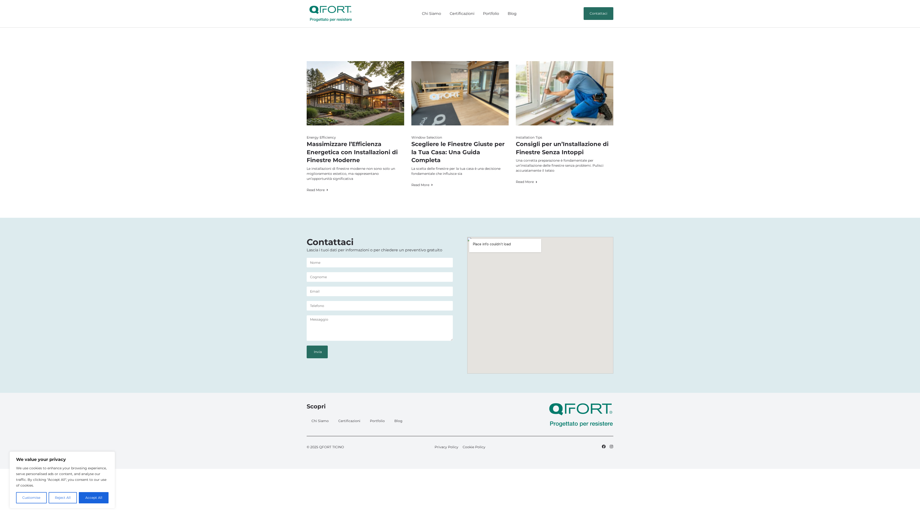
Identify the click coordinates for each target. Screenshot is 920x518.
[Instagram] (611, 446)
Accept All (93, 497)
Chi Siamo (431, 13)
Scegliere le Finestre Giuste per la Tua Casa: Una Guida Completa (458, 152)
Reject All (63, 497)
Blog (512, 13)
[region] (62, 480)
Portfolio (491, 13)
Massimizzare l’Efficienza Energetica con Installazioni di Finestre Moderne (352, 152)
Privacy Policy (446, 447)
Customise (31, 497)
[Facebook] (604, 446)
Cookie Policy (474, 447)
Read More (316, 190)
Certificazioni (462, 13)
